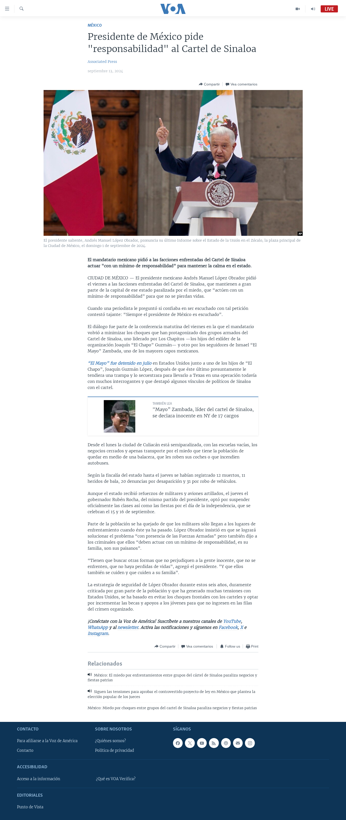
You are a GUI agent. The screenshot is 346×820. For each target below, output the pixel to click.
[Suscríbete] (238, 743)
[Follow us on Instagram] (250, 743)
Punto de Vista (30, 807)
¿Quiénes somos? (110, 741)
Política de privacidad (114, 750)
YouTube (232, 621)
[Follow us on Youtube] (202, 743)
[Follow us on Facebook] (178, 743)
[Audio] (313, 9)
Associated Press (102, 61)
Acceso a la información (38, 779)
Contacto (25, 750)
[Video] (297, 9)
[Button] (209, 84)
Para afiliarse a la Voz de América (47, 741)
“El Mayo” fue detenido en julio (119, 363)
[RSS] (214, 743)
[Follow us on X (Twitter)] (190, 743)
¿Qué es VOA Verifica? (116, 779)
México (95, 25)
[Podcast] (226, 743)
